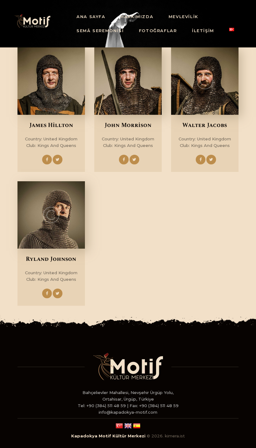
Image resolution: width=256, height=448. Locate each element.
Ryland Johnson (51, 259)
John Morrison (128, 125)
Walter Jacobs (204, 125)
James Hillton (51, 125)
